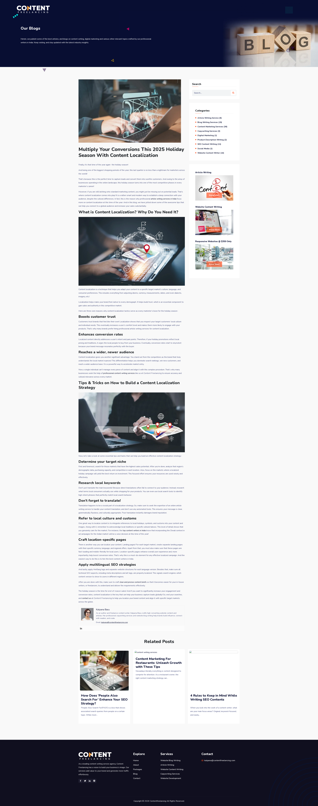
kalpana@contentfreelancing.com (114, 622)
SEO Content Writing (207, 144)
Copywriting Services (245, 15)
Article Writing (242, 9)
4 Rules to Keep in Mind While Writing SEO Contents (213, 697)
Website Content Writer (209, 153)
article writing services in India (163, 198)
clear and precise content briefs (133, 582)
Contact (298, 3)
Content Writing (243, 3)
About (233, 3)
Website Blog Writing (245, 6)
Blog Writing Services (208, 122)
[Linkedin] (81, 628)
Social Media (203, 148)
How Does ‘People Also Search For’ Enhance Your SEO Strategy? (104, 699)
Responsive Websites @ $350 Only (213, 241)
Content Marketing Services (210, 126)
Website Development (268, 3)
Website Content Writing (247, 12)
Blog (293, 3)
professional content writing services (119, 373)
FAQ (280, 3)
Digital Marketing (206, 135)
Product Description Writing (211, 139)
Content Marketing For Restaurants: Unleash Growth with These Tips (159, 663)
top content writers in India (134, 530)
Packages (286, 3)
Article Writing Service (208, 118)
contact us (86, 598)
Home (228, 3)
